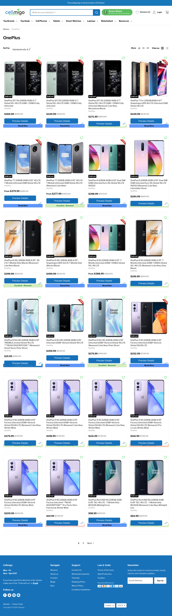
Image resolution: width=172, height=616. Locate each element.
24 (139, 48)
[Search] (96, 12)
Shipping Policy (78, 582)
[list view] (167, 48)
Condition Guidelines (81, 590)
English (108, 605)
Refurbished (107, 21)
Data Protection (105, 574)
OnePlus (7, 108)
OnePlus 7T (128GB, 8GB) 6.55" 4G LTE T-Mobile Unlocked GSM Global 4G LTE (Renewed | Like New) (64, 183)
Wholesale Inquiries (80, 574)
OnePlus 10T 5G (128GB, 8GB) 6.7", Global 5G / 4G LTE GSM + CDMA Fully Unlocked (22, 103)
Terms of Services (106, 570)
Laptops (91, 21)
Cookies (101, 578)
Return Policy (77, 586)
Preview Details (20, 121)
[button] (40, 123)
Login (159, 12)
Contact (54, 578)
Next (89, 543)
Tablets (56, 21)
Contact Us (77, 570)
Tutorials (76, 578)
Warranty (6, 604)
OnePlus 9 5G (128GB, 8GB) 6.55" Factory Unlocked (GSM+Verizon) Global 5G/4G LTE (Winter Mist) (20, 502)
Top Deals (25, 21)
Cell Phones (41, 21)
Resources (124, 21)
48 (148, 48)
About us (54, 574)
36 (143, 48)
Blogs (52, 582)
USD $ (120, 605)
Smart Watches (73, 21)
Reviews (54, 570)
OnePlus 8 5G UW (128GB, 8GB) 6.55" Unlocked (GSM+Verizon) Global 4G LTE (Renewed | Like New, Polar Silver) (106, 343)
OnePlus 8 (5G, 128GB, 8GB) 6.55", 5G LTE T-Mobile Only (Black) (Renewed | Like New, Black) (22, 263)
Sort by (6, 48)
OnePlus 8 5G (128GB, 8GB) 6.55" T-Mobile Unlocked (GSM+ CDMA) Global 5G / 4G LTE (106, 263)
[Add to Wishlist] (39, 58)
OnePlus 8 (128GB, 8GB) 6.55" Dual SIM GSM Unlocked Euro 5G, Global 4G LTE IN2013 (106, 183)
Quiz (52, 586)
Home (6, 29)
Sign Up (160, 580)
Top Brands (9, 21)
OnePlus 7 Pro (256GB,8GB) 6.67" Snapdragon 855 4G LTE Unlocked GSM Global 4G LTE (149, 103)
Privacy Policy (17, 604)
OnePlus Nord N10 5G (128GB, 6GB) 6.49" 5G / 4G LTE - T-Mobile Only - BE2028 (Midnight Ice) (105, 502)
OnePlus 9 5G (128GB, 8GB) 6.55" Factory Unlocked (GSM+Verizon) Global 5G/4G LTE (146, 343)
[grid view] (162, 48)
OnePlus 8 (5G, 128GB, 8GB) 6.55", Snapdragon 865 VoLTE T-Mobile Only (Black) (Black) (64, 263)
